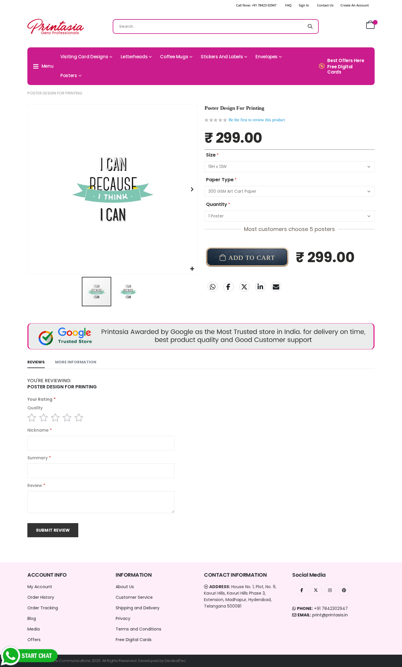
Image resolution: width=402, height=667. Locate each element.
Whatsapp (212, 287)
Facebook (228, 287)
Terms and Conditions (138, 629)
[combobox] (215, 26)
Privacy (123, 618)
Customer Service (134, 597)
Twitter (244, 287)
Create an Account (354, 5)
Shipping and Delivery (138, 608)
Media (33, 629)
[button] (192, 269)
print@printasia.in (330, 615)
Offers (34, 640)
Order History (40, 597)
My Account (39, 587)
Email (276, 287)
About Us (125, 587)
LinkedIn (260, 287)
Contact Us (325, 5)
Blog (31, 618)
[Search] (310, 26)
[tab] (36, 362)
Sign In (304, 5)
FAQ (288, 5)
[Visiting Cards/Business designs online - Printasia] (55, 26)
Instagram (330, 590)
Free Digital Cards (134, 640)
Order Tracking (42, 608)
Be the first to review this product (257, 120)
